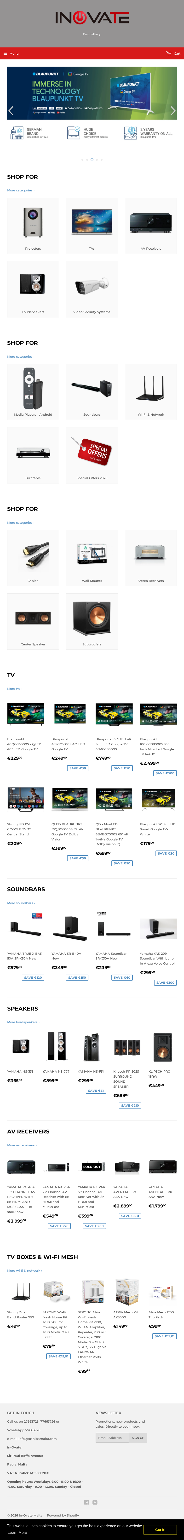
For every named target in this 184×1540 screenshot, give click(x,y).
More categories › (20, 181)
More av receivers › (22, 1136)
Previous (10, 106)
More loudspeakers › (23, 1013)
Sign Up (138, 1429)
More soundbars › (21, 894)
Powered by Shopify (63, 1507)
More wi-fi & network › (24, 1262)
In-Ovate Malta (30, 1507)
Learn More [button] (17, 1532)
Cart (176, 53)
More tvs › (15, 680)
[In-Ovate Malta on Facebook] (86, 1494)
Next (174, 106)
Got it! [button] (160, 1530)
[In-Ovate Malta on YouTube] (95, 1494)
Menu (14, 53)
